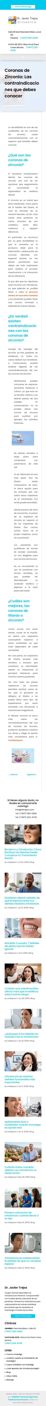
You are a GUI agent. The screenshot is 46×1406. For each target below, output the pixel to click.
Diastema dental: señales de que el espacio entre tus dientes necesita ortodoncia (22, 900)
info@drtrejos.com (24, 809)
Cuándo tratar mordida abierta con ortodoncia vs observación (20, 1170)
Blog (32, 862)
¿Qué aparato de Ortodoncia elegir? (22, 1368)
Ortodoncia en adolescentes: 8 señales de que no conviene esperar (23, 1261)
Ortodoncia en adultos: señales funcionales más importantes (20, 1079)
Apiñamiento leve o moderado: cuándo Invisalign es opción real (23, 1124)
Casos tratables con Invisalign (20, 1364)
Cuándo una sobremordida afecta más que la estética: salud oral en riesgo (22, 991)
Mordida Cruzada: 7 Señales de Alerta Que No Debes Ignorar (22, 946)
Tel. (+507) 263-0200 (26, 813)
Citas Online (11, 1376)
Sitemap (10, 1380)
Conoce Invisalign (14, 1354)
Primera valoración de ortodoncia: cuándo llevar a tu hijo (22, 1215)
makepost (12, 862)
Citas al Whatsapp (23, 6)
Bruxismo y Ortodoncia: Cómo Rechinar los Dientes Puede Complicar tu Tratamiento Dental (23, 854)
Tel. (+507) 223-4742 (26, 817)
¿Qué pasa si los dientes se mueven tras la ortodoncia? (22, 1035)
